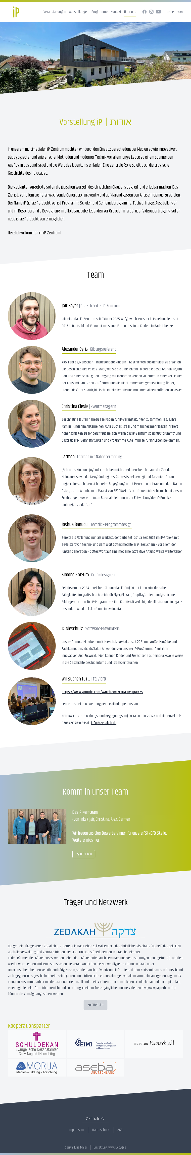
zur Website (95, 1005)
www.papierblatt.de (160, 988)
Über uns (130, 12)
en (173, 11)
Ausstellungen (79, 12)
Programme (100, 12)
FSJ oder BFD (84, 854)
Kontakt (116, 12)
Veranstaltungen (55, 12)
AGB (120, 1130)
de (168, 11)
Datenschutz (100, 1130)
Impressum (76, 1130)
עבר (180, 11)
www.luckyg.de (117, 1147)
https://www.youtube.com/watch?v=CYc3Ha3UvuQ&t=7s (102, 692)
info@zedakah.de (103, 723)
